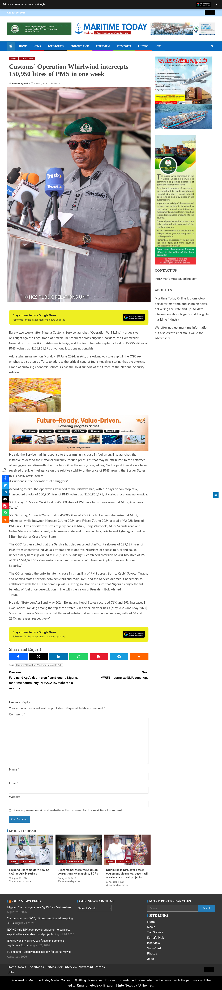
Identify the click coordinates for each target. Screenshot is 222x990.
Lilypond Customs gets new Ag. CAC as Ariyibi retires (39, 907)
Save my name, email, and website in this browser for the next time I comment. (68, 810)
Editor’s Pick (80, 46)
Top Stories (56, 46)
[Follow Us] (216, 495)
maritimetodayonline (21, 881)
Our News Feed (26, 901)
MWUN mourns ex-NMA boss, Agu (124, 674)
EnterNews (125, 985)
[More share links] (139, 656)
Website (14, 797)
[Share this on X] (38, 656)
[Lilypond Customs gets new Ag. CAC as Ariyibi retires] (30, 850)
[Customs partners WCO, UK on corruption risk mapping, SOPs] (79, 850)
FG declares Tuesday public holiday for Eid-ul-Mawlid (39, 951)
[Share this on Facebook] (18, 656)
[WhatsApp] (78, 656)
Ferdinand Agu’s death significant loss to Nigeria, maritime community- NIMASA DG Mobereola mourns (43, 680)
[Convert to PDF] (99, 656)
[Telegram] (119, 656)
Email (14, 783)
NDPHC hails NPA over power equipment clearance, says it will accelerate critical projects (127, 873)
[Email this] (5, 499)
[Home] (11, 46)
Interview (103, 46)
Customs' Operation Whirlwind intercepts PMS (39, 665)
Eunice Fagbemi (20, 83)
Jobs (158, 46)
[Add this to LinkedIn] (58, 656)
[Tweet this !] (5, 485)
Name (14, 769)
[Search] (212, 46)
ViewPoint (124, 46)
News (37, 46)
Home (23, 46)
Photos (143, 46)
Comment (17, 714)
